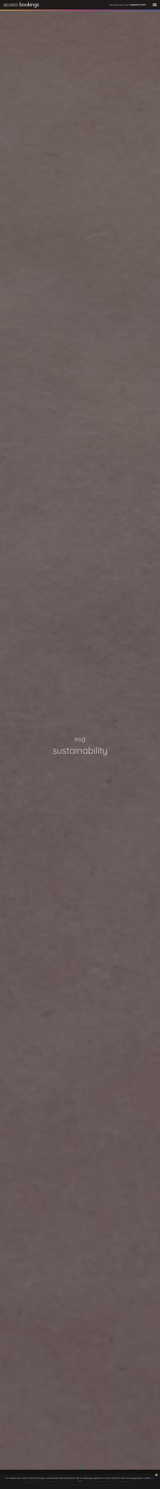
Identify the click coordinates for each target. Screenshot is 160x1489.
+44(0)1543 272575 (138, 5)
